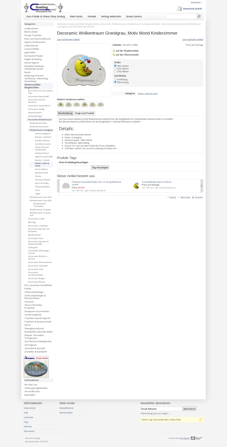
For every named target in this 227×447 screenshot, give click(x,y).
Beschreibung (65, 113)
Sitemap (28, 426)
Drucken (199, 197)
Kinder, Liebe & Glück (164, 24)
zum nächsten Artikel (192, 39)
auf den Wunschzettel (127, 54)
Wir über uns (30, 384)
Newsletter (29, 394)
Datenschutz (30, 408)
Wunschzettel (66, 412)
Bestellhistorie (67, 408)
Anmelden (195, 2)
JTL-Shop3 (184, 438)
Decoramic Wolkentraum (113, 24)
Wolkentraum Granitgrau (139, 24)
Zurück (173, 197)
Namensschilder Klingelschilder (83, 24)
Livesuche (28, 417)
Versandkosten (32, 391)
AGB (26, 412)
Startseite (61, 24)
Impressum (29, 431)
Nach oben (185, 197)
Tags (26, 422)
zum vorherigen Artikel (68, 39)
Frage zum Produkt (84, 113)
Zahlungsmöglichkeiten (36, 388)
